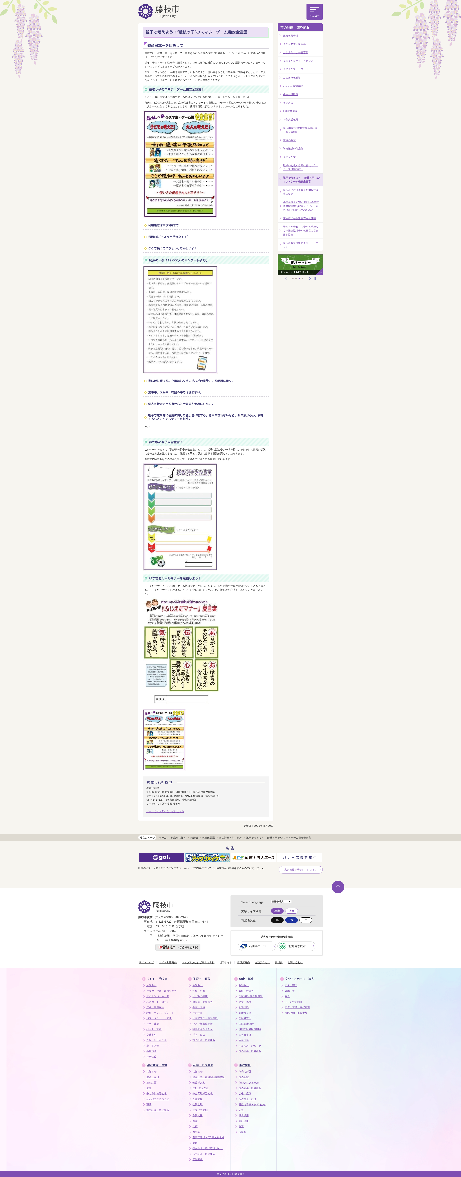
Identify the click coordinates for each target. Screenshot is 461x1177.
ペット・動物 (154, 1029)
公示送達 (151, 1056)
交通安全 (151, 1034)
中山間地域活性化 (203, 1093)
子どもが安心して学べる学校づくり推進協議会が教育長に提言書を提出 (300, 230)
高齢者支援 (245, 1018)
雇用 (195, 1143)
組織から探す (178, 837)
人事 (241, 1110)
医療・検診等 (246, 990)
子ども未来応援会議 (294, 44)
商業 (195, 1121)
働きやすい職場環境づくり (208, 1148)
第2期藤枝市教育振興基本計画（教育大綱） (300, 129)
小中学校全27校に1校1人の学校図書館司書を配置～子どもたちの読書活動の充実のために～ (301, 206)
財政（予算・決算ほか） (252, 1104)
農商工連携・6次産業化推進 (208, 1137)
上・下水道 (152, 1045)
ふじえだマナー (292, 156)
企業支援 (198, 1099)
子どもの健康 (200, 996)
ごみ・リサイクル (156, 1040)
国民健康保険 (246, 1023)
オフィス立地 (200, 1110)
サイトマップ (146, 962)
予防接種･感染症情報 (251, 996)
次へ (310, 278)
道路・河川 (152, 1077)
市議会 (242, 1132)
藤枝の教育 (289, 140)
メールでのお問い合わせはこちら (165, 811)
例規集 (279, 962)
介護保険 (244, 1007)
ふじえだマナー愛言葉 (295, 52)
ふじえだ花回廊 (293, 1001)
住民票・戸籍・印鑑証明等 (161, 990)
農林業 (196, 1132)
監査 (241, 1126)
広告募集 (198, 1159)
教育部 (194, 837)
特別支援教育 (290, 119)
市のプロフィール (249, 1082)
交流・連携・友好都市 (297, 1007)
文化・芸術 (291, 985)
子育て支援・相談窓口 (205, 1018)
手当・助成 (199, 1034)
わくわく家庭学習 (293, 85)
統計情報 (244, 1121)
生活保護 (244, 1040)
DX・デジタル (201, 1088)
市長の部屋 (245, 1071)
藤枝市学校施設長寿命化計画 (299, 218)
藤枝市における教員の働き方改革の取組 (300, 191)
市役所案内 (243, 962)
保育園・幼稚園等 (203, 1001)
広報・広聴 (245, 1093)
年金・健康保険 (155, 1007)
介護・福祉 (245, 1001)
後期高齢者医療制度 (250, 1029)
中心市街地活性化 (156, 1093)
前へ (286, 278)
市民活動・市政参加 (296, 1012)
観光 (287, 996)
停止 (314, 278)
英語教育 (288, 102)
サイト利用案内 (168, 962)
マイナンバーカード (157, 996)
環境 (148, 1104)
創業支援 (198, 1115)
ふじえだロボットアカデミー (299, 60)
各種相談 (151, 1051)
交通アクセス (262, 962)
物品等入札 (199, 1082)
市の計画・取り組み (295, 27)
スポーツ (290, 990)
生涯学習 (198, 1012)
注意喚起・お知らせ (250, 1045)
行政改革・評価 (247, 1099)
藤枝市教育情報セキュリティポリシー (300, 244)
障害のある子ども (203, 1029)
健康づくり (245, 1012)
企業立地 (198, 1104)
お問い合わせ (295, 962)
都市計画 (151, 1082)
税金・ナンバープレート (160, 1012)
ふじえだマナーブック (295, 69)
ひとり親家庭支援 (203, 1023)
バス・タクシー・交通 (159, 1018)
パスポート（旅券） (157, 1001)
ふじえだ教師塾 (292, 77)
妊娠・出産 (199, 990)
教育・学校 (199, 1007)
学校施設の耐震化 (293, 148)
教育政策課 (208, 837)
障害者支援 (245, 1034)
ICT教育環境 (290, 111)
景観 (148, 1088)
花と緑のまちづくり (157, 1099)
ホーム (163, 837)
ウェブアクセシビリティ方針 (198, 962)
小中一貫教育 (290, 94)
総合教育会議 (290, 35)
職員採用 (244, 1115)
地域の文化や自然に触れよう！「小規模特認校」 (300, 167)
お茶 (195, 1126)
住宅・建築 (152, 1023)
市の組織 (244, 1077)
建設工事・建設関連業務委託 (209, 1077)
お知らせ (151, 985)
